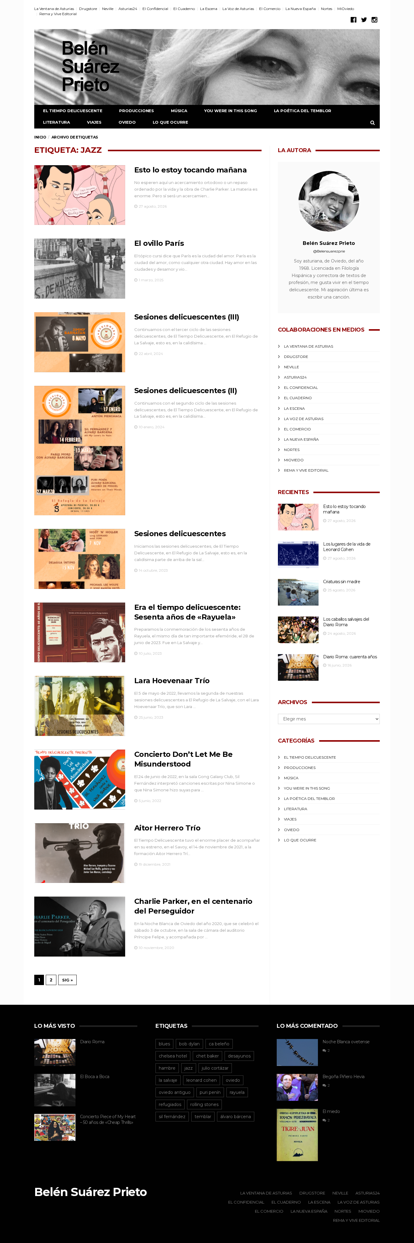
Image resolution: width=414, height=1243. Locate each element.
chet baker (207, 1056)
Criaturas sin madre (341, 581)
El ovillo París (159, 243)
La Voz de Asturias (238, 8)
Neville (107, 8)
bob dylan (189, 1044)
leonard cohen (201, 1080)
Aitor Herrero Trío (167, 828)
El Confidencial (155, 8)
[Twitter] (364, 20)
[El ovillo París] (79, 269)
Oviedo (127, 122)
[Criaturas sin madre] (298, 592)
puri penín (210, 1092)
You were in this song (230, 110)
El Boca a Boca (94, 1076)
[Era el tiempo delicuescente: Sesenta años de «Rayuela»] (79, 633)
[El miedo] (297, 1135)
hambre (167, 1068)
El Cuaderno (184, 8)
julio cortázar (215, 1068)
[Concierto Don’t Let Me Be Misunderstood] (79, 780)
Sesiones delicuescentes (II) (185, 390)
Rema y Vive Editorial (58, 14)
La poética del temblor (303, 110)
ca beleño (219, 1044)
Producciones (136, 110)
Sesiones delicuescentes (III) (186, 316)
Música (179, 110)
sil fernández (172, 1116)
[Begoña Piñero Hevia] (297, 1087)
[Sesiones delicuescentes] (79, 559)
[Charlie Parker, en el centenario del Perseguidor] (79, 927)
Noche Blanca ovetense (345, 1041)
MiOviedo (345, 8)
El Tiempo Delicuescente (72, 110)
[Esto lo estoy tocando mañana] (79, 195)
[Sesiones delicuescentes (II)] (79, 450)
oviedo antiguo (175, 1092)
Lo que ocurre (170, 122)
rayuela (237, 1092)
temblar (203, 1116)
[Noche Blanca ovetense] (297, 1052)
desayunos (239, 1056)
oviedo (233, 1080)
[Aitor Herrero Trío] (79, 853)
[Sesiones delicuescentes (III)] (79, 342)
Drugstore (88, 8)
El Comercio (269, 8)
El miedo (331, 1111)
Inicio (40, 137)
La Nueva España (300, 8)
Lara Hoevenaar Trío (172, 680)
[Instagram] (374, 20)
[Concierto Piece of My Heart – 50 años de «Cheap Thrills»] (54, 1127)
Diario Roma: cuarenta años (350, 657)
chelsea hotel (173, 1056)
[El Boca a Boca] (54, 1090)
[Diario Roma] (54, 1052)
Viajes (94, 122)
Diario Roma (92, 1041)
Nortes (326, 8)
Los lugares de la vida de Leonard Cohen (346, 547)
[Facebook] (353, 20)
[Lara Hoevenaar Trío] (79, 706)
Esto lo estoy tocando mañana (190, 169)
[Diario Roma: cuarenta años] (298, 667)
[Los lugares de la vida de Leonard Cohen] (298, 554)
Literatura (56, 122)
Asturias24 (128, 8)
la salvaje (168, 1080)
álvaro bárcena (235, 1116)
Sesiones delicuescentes (179, 533)
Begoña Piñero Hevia (343, 1076)
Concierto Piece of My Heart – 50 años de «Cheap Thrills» (108, 1119)
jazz (189, 1068)
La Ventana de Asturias (54, 8)
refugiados (170, 1104)
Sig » (67, 979)
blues (164, 1044)
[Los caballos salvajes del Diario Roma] (298, 629)
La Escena (208, 8)
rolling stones (204, 1104)
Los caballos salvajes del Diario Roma (346, 622)
